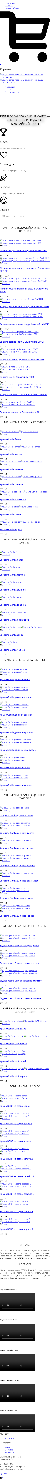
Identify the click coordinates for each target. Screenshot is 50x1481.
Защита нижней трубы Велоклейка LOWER (22, 359)
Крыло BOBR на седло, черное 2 (16, 1229)
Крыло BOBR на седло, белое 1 (16, 1105)
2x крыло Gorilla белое (11, 559)
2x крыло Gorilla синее (11, 634)
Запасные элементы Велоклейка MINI (19, 412)
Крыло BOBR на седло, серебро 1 (17, 1176)
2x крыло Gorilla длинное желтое (17, 832)
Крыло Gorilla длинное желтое (16, 697)
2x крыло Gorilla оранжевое (14, 619)
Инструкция (10, 3)
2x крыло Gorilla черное (12, 649)
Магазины (9, 5)
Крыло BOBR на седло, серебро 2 (17, 1193)
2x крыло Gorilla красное (13, 604)
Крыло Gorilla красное (11, 484)
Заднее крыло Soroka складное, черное (20, 998)
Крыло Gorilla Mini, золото (13, 1043)
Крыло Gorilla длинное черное (16, 785)
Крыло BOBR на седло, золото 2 (16, 1158)
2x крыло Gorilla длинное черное (17, 915)
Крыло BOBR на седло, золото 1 (16, 1141)
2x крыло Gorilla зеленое (13, 589)
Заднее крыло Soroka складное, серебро (21, 980)
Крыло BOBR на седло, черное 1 (16, 1211)
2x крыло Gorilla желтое (12, 574)
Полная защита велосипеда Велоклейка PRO (23, 250)
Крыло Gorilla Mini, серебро (14, 1061)
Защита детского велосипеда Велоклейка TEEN (24, 306)
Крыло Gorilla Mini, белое (13, 1028)
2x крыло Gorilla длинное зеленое (17, 848)
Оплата (8, 1447)
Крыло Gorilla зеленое (11, 469)
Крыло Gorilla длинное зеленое (16, 714)
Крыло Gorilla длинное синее (15, 767)
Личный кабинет (12, 8)
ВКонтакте (9, 1438)
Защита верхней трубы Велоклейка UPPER (22, 341)
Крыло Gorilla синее (10, 514)
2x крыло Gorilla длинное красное (17, 865)
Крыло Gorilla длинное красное (16, 732)
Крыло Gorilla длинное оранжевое (18, 749)
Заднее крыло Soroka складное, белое (19, 945)
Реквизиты (9, 1452)
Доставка (9, 1449)
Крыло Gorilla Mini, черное (13, 1076)
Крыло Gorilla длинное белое (15, 679)
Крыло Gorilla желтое (11, 454)
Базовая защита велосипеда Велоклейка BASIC (24, 324)
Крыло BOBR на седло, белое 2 (16, 1123)
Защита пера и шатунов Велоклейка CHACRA (23, 394)
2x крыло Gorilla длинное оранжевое (19, 880)
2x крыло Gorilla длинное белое (16, 815)
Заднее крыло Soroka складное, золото (20, 963)
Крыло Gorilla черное (11, 529)
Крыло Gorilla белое (10, 439)
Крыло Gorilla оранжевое (13, 499)
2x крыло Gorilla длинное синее (16, 898)
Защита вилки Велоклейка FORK (17, 376)
